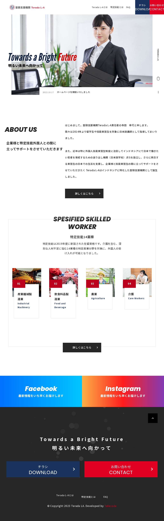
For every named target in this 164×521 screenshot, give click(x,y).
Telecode (110, 506)
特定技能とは (117, 7)
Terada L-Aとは (100, 7)
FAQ (128, 7)
